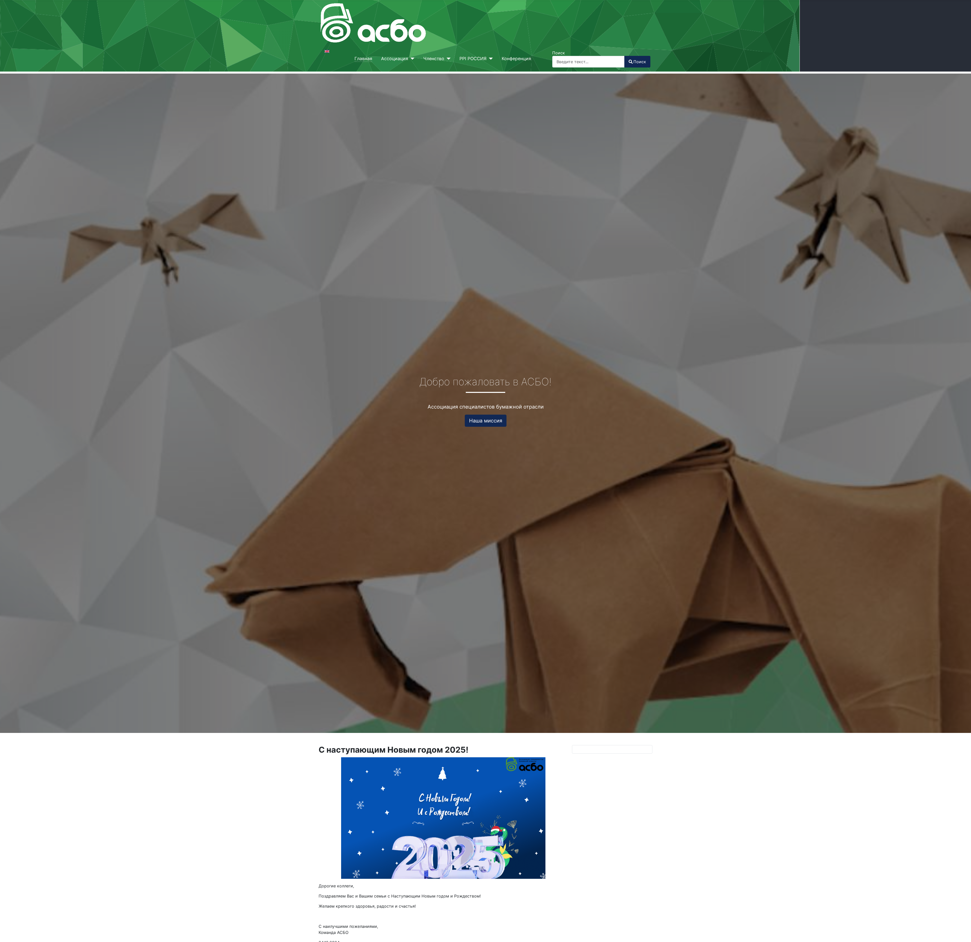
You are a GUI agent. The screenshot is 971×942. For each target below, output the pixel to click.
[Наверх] (962, 932)
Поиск (558, 52)
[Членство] (447, 58)
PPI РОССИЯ (473, 58)
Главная (363, 58)
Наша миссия (485, 421)
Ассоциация (394, 58)
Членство (433, 58)
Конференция (516, 58)
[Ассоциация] (411, 58)
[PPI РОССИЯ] (490, 58)
